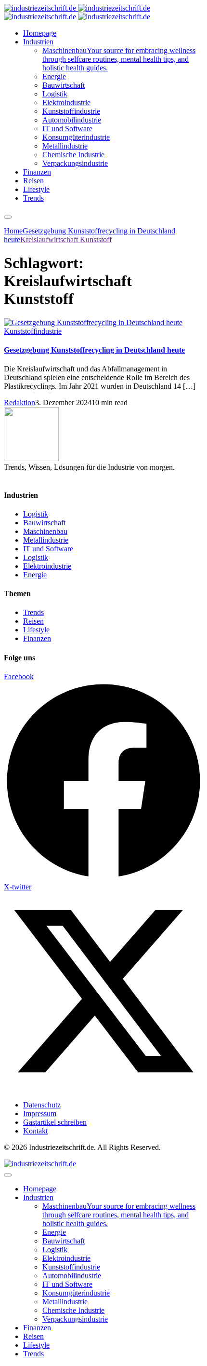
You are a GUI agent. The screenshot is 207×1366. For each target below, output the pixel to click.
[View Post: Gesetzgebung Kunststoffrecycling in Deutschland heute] (103, 322)
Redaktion (19, 402)
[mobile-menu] (8, 217)
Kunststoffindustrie (33, 331)
